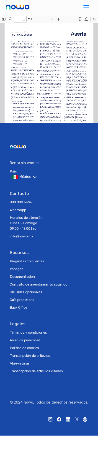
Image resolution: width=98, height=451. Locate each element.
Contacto (19, 193)
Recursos (19, 252)
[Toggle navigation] (86, 7)
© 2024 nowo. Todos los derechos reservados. (49, 402)
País (13, 171)
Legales (18, 324)
